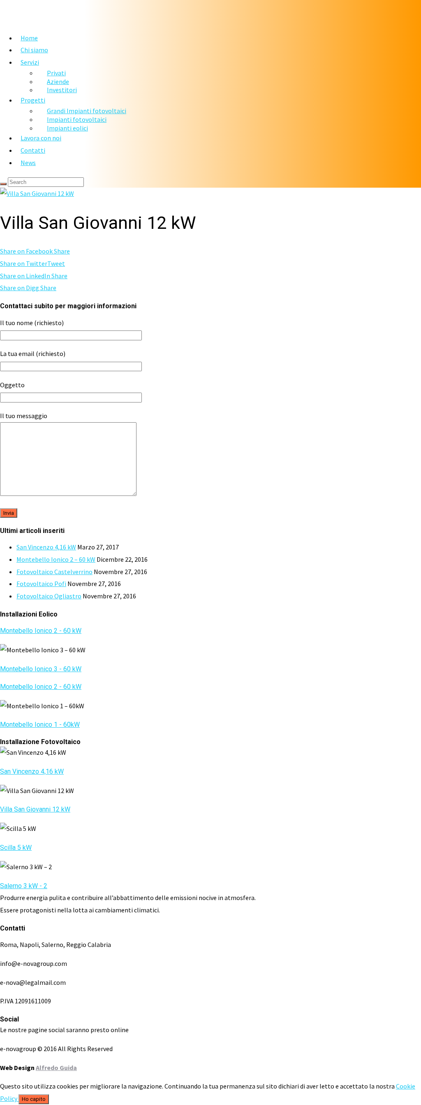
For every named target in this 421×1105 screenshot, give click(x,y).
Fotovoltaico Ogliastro (48, 596)
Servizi (30, 62)
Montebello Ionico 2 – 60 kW (55, 559)
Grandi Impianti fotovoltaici (86, 111)
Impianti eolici (67, 128)
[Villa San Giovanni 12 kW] (37, 193)
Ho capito (34, 1099)
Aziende (58, 81)
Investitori (62, 90)
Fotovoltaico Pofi (41, 583)
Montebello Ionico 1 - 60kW (40, 724)
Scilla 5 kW (16, 847)
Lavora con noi (41, 138)
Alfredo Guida (56, 1067)
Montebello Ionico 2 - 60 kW (40, 631)
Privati (56, 73)
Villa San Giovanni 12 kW (35, 809)
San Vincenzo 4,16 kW (46, 547)
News (28, 162)
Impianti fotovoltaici (76, 119)
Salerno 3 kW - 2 (23, 886)
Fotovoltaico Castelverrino (54, 572)
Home (29, 38)
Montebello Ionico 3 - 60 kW (40, 669)
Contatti (33, 150)
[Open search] (3, 184)
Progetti (33, 100)
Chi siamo (34, 50)
